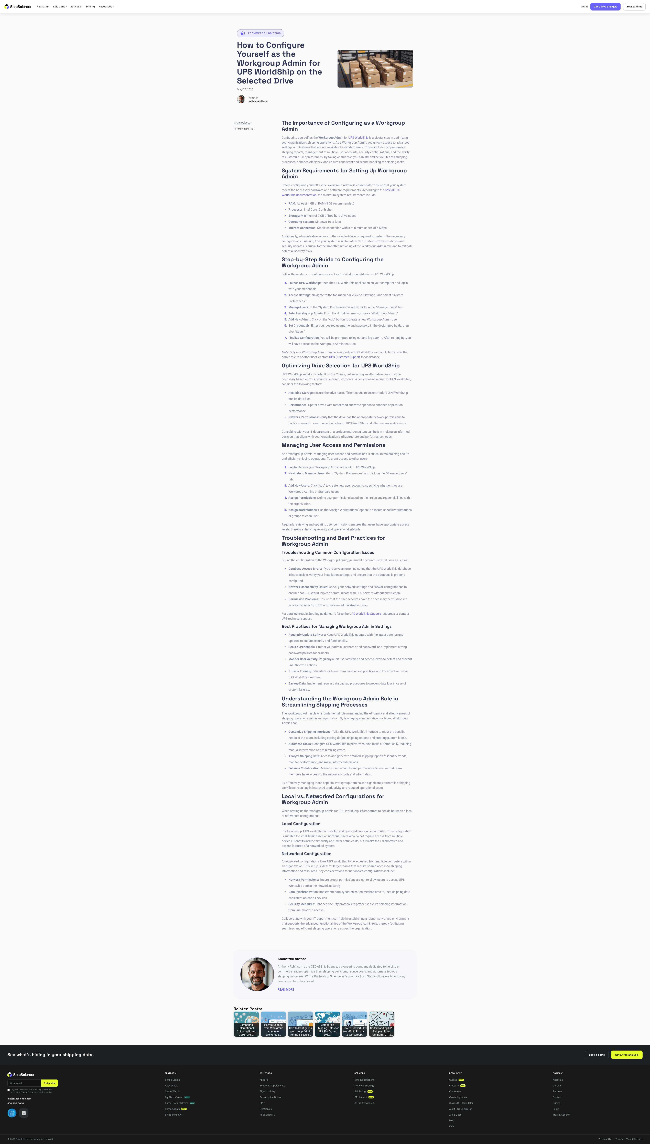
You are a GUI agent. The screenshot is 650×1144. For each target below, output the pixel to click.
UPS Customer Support (344, 357)
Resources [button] (106, 6)
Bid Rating (363, 1091)
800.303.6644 (15, 1103)
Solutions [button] (60, 6)
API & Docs (455, 1114)
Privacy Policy (27, 1092)
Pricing (90, 6)
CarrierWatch (172, 1091)
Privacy (619, 1139)
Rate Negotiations (364, 1079)
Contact (557, 1097)
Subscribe (50, 1083)
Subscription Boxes (270, 1097)
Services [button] (76, 6)
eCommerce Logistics (264, 33)
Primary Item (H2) (244, 129)
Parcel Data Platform (179, 1103)
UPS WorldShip (358, 137)
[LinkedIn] (23, 1113)
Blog (451, 1120)
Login (584, 6)
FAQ (451, 1126)
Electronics (266, 1108)
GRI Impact (363, 1097)
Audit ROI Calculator (460, 1108)
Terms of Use (605, 1139)
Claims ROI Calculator (461, 1103)
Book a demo (634, 6)
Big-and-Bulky (268, 1091)
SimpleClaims (172, 1079)
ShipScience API (174, 1114)
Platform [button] (43, 6)
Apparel (264, 1079)
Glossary (457, 1085)
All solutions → (267, 1114)
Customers (455, 1091)
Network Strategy (364, 1085)
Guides (456, 1079)
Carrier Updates (458, 1097)
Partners (557, 1091)
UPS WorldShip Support (365, 613)
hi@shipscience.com (19, 1098)
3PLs (262, 1103)
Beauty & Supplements (272, 1085)
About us (558, 1079)
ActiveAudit (171, 1085)
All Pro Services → (364, 1103)
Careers (557, 1085)
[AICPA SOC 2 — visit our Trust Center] (12, 1113)
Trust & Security (561, 1114)
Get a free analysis (605, 6)
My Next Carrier (177, 1097)
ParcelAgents (175, 1108)
